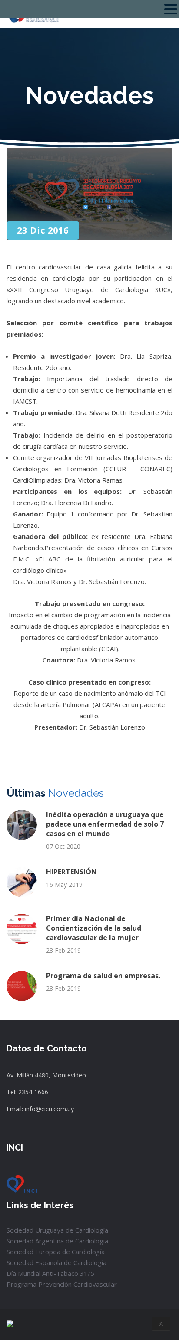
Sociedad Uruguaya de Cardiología (57, 1230)
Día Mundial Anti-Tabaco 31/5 (50, 1273)
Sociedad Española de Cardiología (56, 1262)
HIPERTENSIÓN (71, 871)
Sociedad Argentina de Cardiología (57, 1240)
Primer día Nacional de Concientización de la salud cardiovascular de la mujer (93, 928)
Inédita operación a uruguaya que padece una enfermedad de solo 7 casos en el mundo (105, 824)
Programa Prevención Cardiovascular (62, 1284)
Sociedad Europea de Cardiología (56, 1251)
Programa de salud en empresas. (103, 975)
